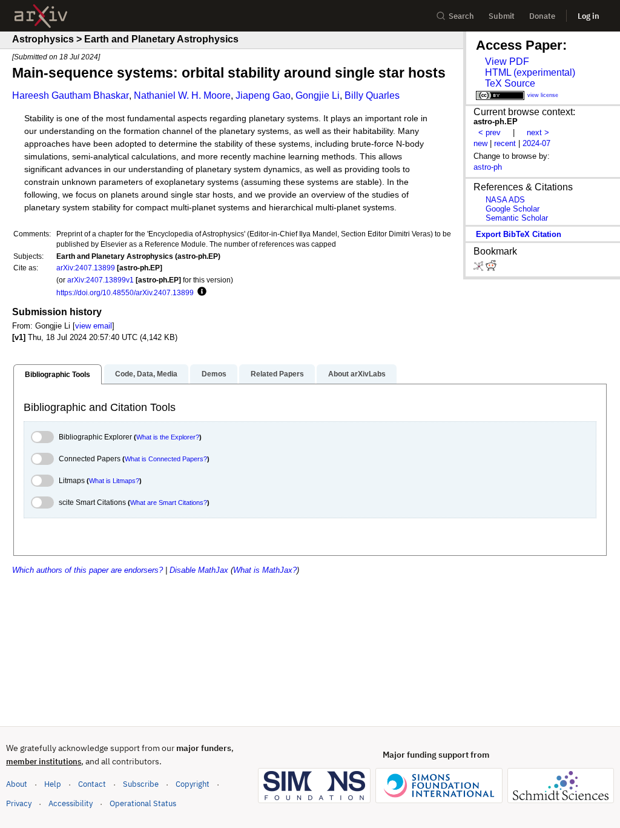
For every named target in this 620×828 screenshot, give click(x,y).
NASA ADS (505, 199)
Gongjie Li (317, 95)
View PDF (507, 61)
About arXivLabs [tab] (357, 374)
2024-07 (536, 143)
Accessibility (70, 803)
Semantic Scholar (517, 217)
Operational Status (143, 803)
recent (505, 143)
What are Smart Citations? (168, 502)
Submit (502, 16)
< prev (489, 132)
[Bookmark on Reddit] (491, 268)
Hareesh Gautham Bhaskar (70, 95)
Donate (542, 16)
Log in (588, 16)
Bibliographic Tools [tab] (57, 374)
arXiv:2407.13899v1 (100, 280)
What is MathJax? (265, 570)
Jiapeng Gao (263, 95)
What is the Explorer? (167, 437)
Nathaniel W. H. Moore (182, 95)
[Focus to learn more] (200, 292)
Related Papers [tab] (277, 374)
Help (52, 784)
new (480, 143)
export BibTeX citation (518, 234)
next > (538, 132)
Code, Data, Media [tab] (146, 374)
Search (461, 16)
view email (93, 325)
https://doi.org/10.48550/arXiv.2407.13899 (125, 292)
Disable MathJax (199, 570)
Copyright (192, 784)
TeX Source (510, 83)
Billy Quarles (372, 95)
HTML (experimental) (530, 72)
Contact (92, 784)
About (16, 784)
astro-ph (487, 167)
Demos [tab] (214, 374)
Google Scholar (512, 208)
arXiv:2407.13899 (85, 268)
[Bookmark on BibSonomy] (479, 268)
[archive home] (41, 16)
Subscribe (141, 784)
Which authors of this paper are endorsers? (87, 570)
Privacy (18, 803)
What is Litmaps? (114, 480)
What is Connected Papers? (166, 458)
